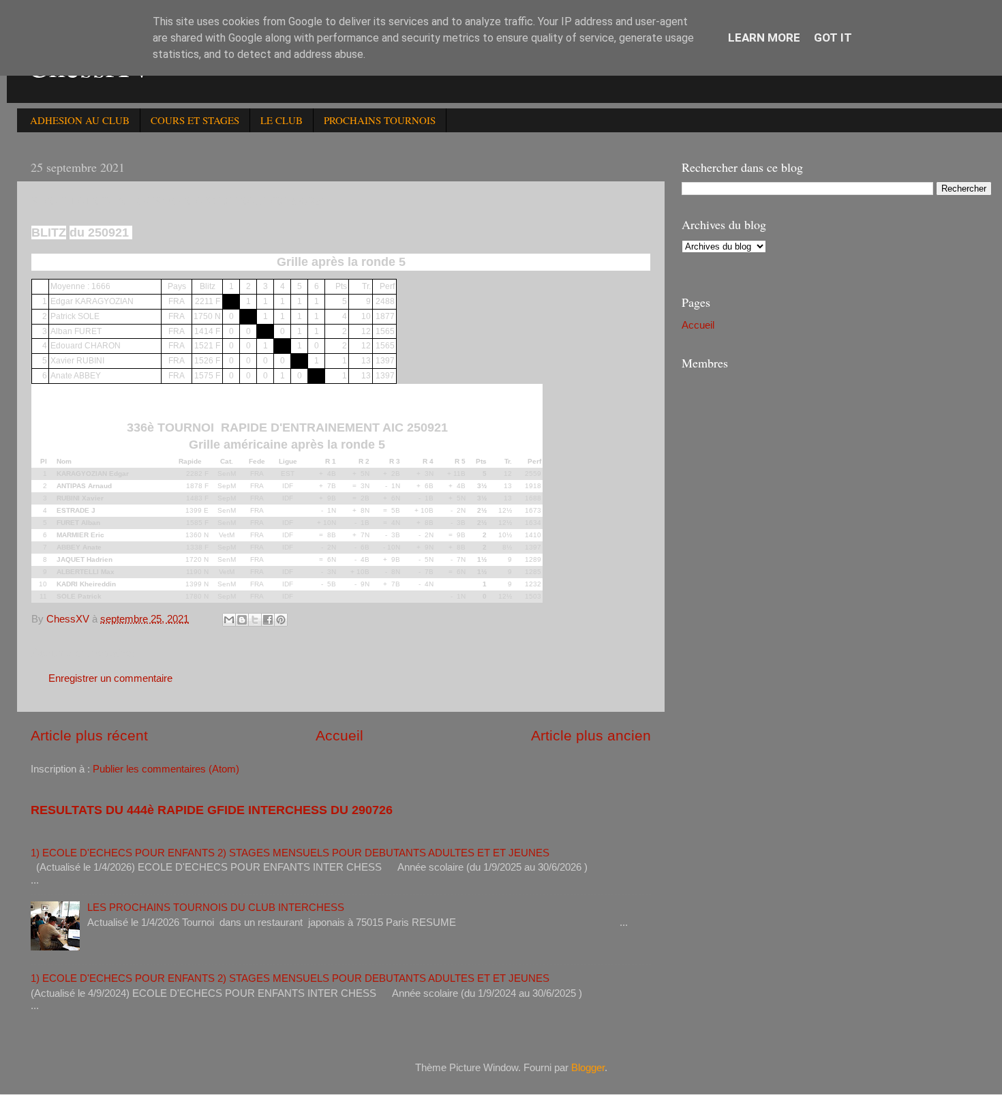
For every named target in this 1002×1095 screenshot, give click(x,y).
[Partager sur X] (255, 620)
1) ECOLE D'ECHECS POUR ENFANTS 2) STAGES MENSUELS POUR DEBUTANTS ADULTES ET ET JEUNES (290, 852)
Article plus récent (89, 736)
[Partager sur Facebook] (268, 620)
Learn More (764, 37)
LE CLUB (281, 120)
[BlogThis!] (242, 620)
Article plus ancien (591, 736)
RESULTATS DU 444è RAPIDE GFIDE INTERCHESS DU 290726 (212, 810)
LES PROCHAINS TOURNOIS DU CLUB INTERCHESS (215, 907)
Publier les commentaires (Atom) (166, 769)
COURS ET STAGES (195, 120)
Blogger (588, 1067)
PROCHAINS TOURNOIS (380, 120)
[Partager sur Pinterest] (281, 620)
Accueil (339, 736)
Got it (833, 37)
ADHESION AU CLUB (80, 120)
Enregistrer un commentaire (110, 678)
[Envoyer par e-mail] (229, 620)
